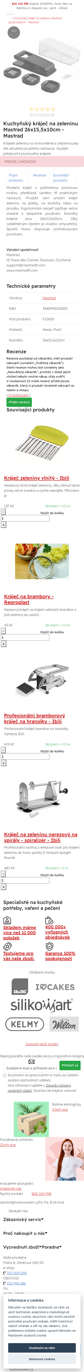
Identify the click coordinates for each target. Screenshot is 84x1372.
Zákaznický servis (22, 1219)
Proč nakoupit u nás (24, 1233)
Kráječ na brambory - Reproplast (29, 599)
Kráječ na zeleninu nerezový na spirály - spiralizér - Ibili (40, 837)
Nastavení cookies (42, 1359)
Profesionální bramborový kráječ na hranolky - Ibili (34, 718)
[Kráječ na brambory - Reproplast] (42, 561)
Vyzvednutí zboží (21, 1247)
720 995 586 (16, 1283)
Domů (10, 14)
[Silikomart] (42, 1005)
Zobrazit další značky (42, 1044)
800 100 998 (41, 1194)
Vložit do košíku (52, 513)
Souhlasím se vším (42, 1348)
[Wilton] (64, 1024)
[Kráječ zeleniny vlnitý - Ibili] (42, 442)
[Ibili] (19, 986)
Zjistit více (60, 1109)
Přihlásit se (70, 1065)
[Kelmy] (24, 1024)
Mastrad (49, 298)
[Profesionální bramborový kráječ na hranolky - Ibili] (42, 680)
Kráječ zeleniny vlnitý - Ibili (36, 478)
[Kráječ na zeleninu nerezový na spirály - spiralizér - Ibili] (42, 799)
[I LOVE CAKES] (55, 986)
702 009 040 (17, 1273)
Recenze (39, 175)
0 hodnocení (42, 114)
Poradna (50, 1247)
